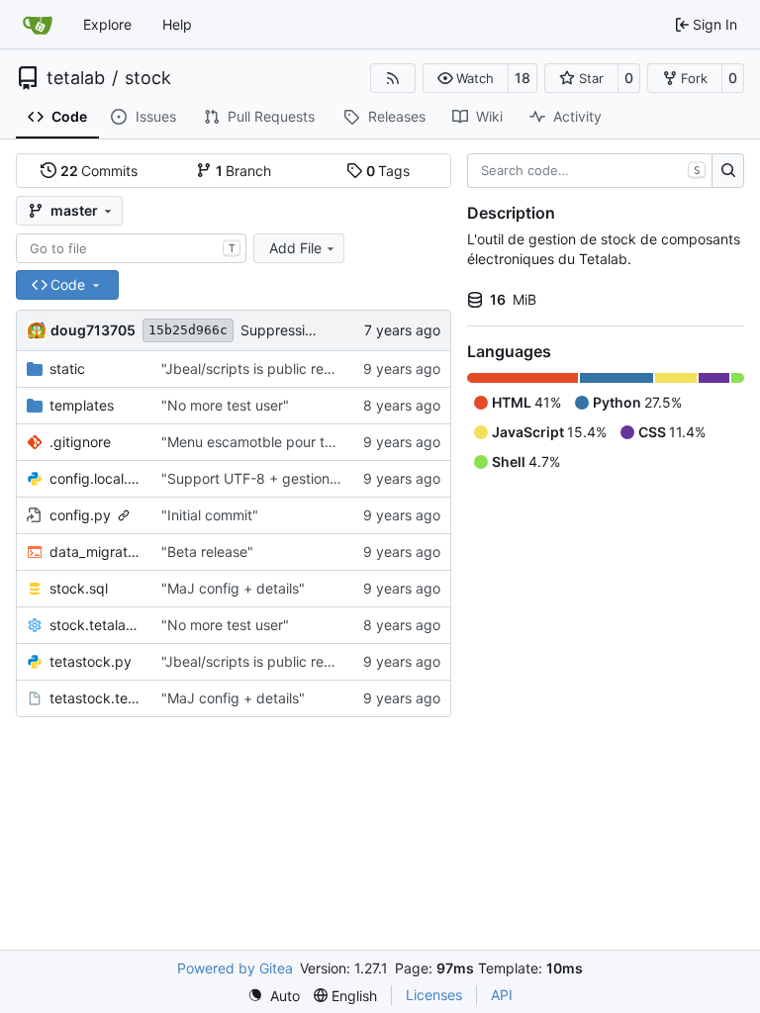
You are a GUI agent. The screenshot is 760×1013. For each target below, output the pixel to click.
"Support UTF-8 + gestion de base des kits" (303, 478)
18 (522, 77)
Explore (107, 24)
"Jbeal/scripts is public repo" (253, 368)
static (67, 368)
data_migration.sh (95, 551)
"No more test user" (225, 405)
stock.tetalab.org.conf (95, 624)
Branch (244, 170)
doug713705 (93, 330)
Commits (99, 170)
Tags (388, 170)
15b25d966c (188, 329)
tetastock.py (90, 661)
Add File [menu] (295, 247)
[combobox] (131, 248)
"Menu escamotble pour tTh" (254, 441)
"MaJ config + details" (233, 588)
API (502, 994)
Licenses (434, 994)
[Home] (37, 25)
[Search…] (728, 171)
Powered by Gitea (235, 968)
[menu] (273, 995)
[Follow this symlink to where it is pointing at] (124, 515)
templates (81, 405)
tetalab (76, 78)
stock (148, 78)
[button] (466, 78)
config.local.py (95, 478)
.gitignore (80, 441)
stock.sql (78, 588)
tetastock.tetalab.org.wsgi (95, 698)
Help (177, 24)
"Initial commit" (209, 514)
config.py (80, 514)
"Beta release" (207, 551)
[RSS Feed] (393, 78)
